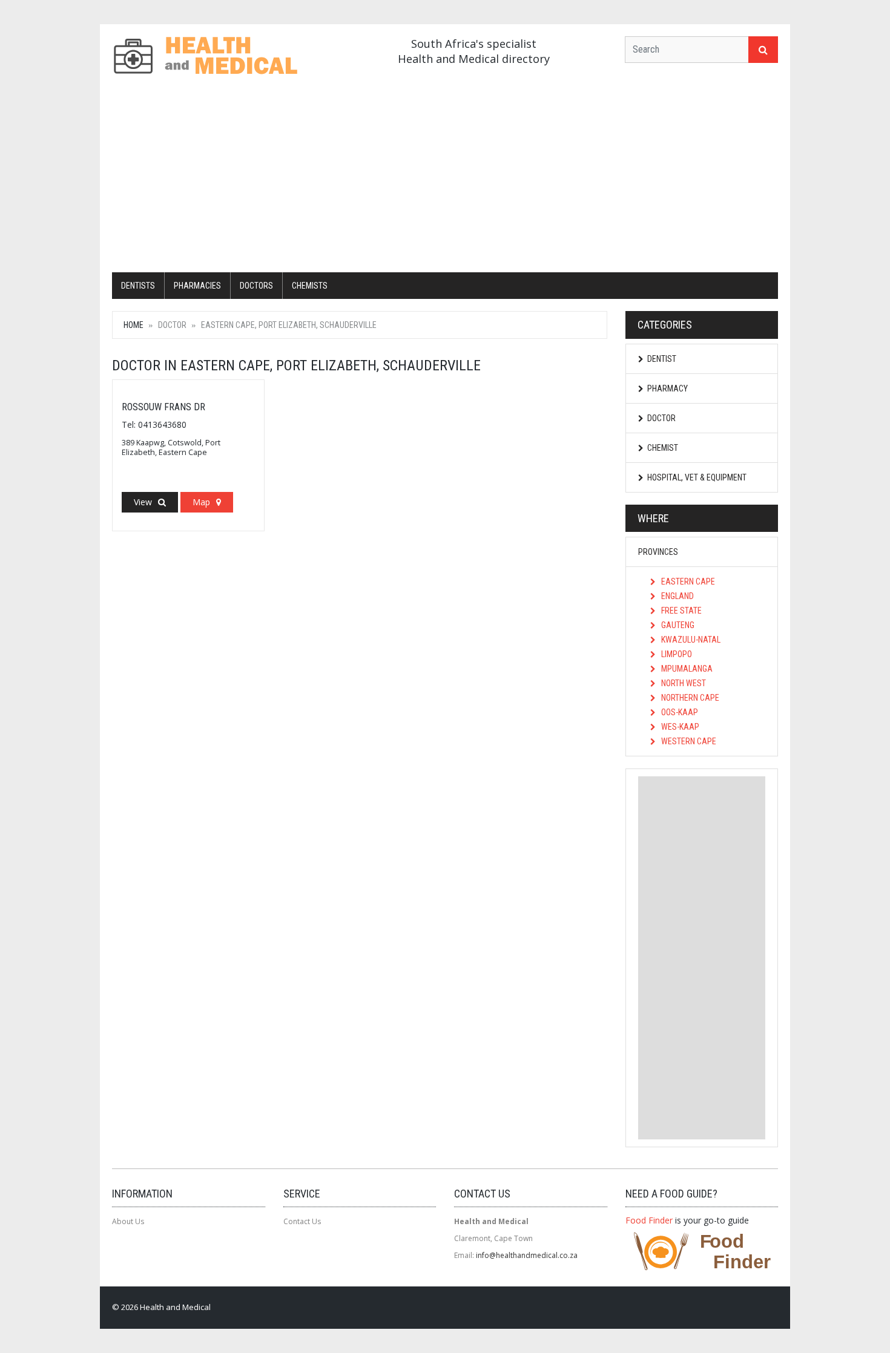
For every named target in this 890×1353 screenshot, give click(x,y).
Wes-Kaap (679, 727)
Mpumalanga (686, 668)
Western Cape (687, 741)
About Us (128, 1221)
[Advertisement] (445, 175)
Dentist (661, 359)
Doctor (661, 418)
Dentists (138, 285)
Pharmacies (197, 285)
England (676, 596)
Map (201, 502)
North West (682, 683)
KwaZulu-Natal (689, 639)
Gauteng (676, 625)
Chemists (310, 285)
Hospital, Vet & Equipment (697, 477)
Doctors (256, 285)
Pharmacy (667, 388)
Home (133, 325)
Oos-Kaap (678, 712)
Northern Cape (689, 698)
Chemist (662, 448)
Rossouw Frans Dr (163, 407)
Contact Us (302, 1221)
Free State (680, 610)
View (143, 502)
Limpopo (675, 654)
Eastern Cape (687, 581)
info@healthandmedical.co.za (527, 1255)
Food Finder (649, 1220)
